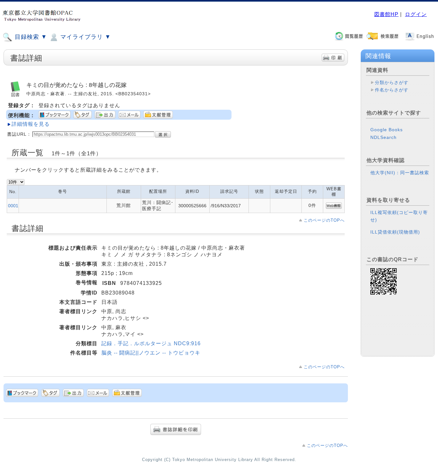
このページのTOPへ (324, 220)
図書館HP (386, 14)
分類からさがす (392, 82)
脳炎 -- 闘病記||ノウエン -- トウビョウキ (150, 352)
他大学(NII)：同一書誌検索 (399, 172)
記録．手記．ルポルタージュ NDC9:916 (151, 343)
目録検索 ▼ (30, 37)
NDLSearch (383, 137)
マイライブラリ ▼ (84, 37)
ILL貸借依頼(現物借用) (395, 232)
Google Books (386, 129)
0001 (13, 205)
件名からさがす (392, 89)
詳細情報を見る (31, 124)
